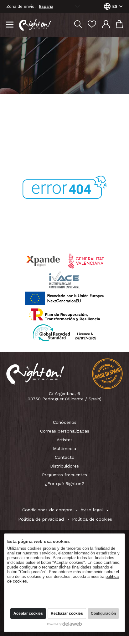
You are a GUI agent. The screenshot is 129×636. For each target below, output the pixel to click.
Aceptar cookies (28, 613)
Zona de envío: (21, 6)
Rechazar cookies (67, 613)
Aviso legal (91, 509)
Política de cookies (92, 519)
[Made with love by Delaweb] (64, 624)
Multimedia (64, 448)
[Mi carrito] (119, 25)
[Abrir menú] (9, 25)
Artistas (65, 439)
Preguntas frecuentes (64, 474)
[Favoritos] (92, 24)
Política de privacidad (41, 519)
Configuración (103, 613)
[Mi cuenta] (106, 25)
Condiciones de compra (47, 509)
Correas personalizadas (64, 430)
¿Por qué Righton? (64, 483)
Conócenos (64, 422)
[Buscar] (78, 24)
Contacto (65, 457)
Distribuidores (64, 465)
